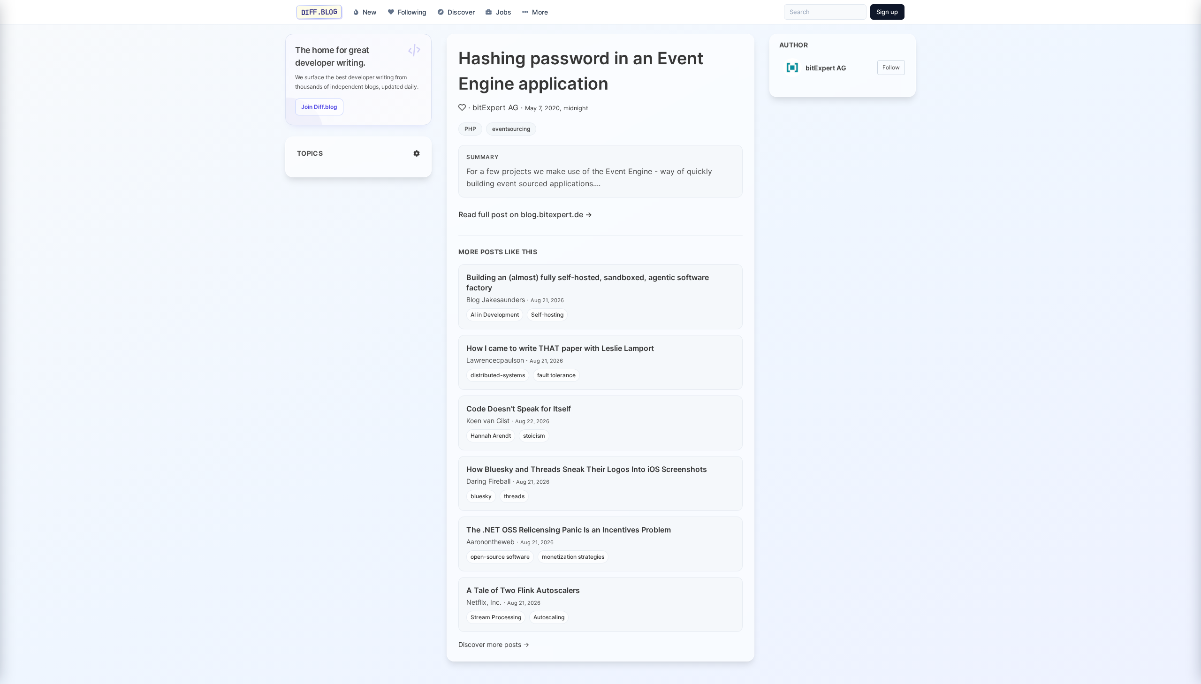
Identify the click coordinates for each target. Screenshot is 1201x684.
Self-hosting (547, 314)
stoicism (534, 435)
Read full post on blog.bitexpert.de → (525, 214)
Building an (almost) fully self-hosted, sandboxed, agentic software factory (587, 282)
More (540, 12)
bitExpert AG (495, 107)
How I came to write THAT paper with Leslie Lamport (560, 348)
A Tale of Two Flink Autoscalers (523, 590)
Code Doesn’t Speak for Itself (518, 408)
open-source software (500, 556)
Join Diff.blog (319, 106)
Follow (891, 67)
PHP (470, 128)
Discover (461, 12)
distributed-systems (498, 375)
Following (412, 12)
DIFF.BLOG (319, 12)
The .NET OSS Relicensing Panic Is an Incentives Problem (568, 529)
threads (514, 496)
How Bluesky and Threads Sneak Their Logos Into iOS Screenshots (586, 469)
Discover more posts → (493, 644)
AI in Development (495, 314)
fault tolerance (556, 375)
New (370, 12)
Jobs (503, 12)
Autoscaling (548, 617)
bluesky (481, 496)
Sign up (887, 11)
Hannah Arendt (491, 435)
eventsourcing (511, 128)
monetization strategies (573, 556)
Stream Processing (496, 617)
